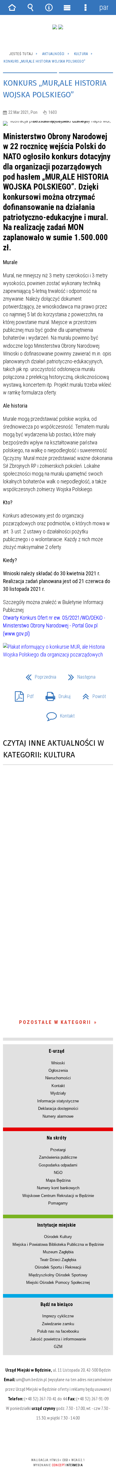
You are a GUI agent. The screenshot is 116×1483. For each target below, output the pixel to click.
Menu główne (67, 7)
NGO (58, 1172)
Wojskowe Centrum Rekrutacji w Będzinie (58, 1195)
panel (103, 7)
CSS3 (57, 1443)
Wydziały (58, 1093)
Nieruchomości (58, 1078)
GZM (58, 1346)
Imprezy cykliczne (58, 1316)
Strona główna (12, 7)
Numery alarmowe (58, 1116)
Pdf (22, 694)
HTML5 (48, 1443)
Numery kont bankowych (58, 1188)
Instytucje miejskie (56, 1225)
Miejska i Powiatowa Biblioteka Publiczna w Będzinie (58, 1244)
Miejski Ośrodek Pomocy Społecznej (58, 1282)
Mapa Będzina (58, 1180)
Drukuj (55, 694)
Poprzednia (38, 675)
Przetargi (58, 1150)
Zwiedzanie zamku (58, 1324)
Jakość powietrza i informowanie (58, 1339)
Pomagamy (58, 1203)
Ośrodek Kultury (58, 1236)
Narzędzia (48, 7)
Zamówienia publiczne (58, 1157)
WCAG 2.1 (76, 1442)
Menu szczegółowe (85, 7)
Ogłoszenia (58, 1070)
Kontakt (58, 714)
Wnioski (58, 1063)
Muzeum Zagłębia (58, 1252)
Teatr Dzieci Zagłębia (58, 1259)
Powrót (92, 694)
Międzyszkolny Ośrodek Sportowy (58, 1275)
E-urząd (56, 1051)
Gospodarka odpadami (58, 1165)
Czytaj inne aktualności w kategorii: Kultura (53, 749)
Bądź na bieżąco (56, 1304)
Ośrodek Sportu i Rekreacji (58, 1267)
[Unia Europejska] (60, 27)
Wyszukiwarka (30, 7)
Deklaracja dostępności (58, 1108)
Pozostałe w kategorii (55, 1022)
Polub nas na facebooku (58, 1331)
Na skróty (56, 1138)
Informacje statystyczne (58, 1101)
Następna (79, 675)
